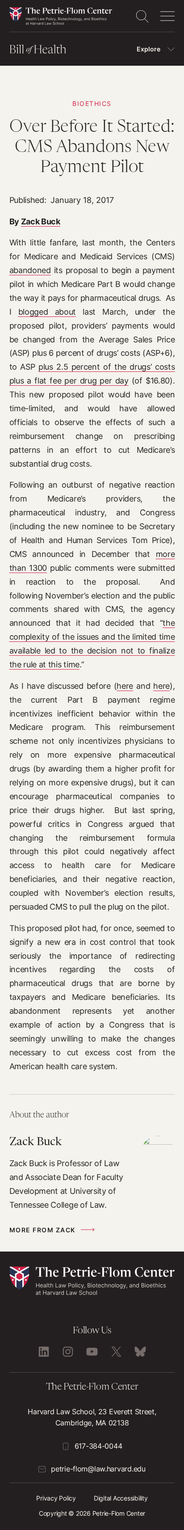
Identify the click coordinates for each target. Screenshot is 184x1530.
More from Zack (42, 1230)
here (125, 686)
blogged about (47, 311)
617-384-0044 (98, 1445)
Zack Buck (40, 221)
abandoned (30, 270)
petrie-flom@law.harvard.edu (98, 1468)
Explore (148, 49)
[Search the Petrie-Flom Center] (142, 16)
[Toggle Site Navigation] (167, 16)
